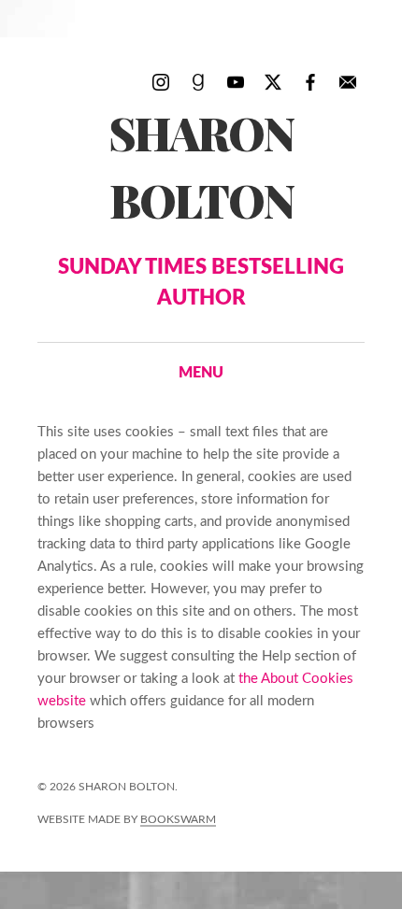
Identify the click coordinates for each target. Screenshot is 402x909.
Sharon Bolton (201, 205)
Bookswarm (178, 819)
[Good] (198, 81)
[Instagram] (161, 81)
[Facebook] (310, 81)
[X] (273, 81)
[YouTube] (235, 81)
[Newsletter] (348, 81)
